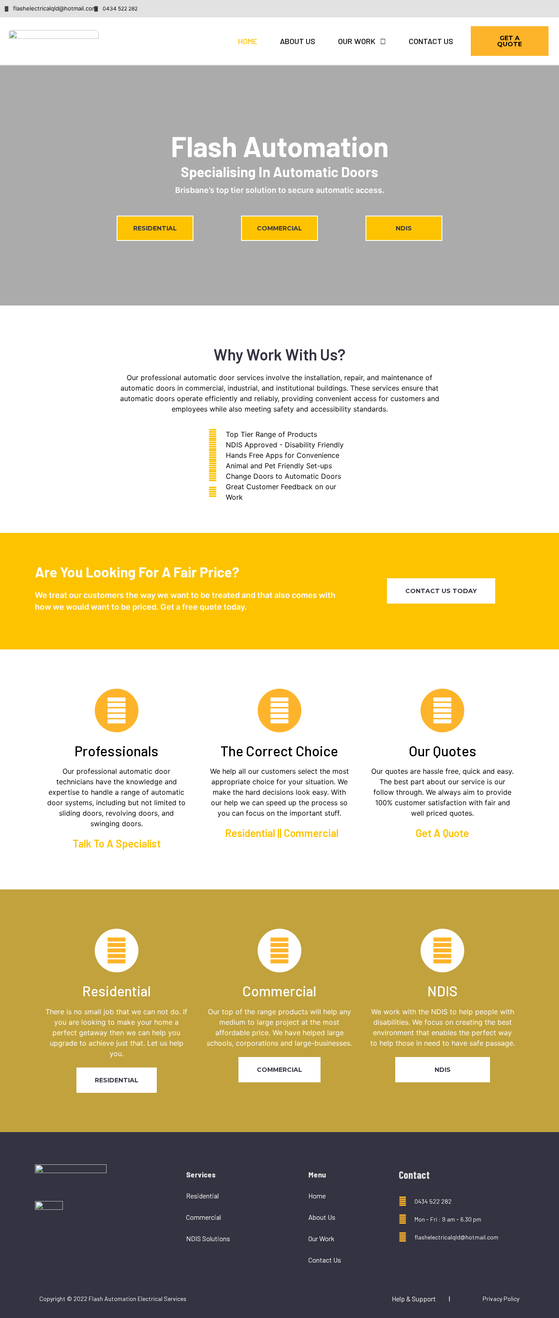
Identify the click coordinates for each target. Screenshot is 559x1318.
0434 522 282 (120, 8)
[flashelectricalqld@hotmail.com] (403, 1237)
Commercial (203, 1217)
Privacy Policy (501, 1298)
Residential (202, 1195)
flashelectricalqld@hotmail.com (456, 1237)
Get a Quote (442, 833)
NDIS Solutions (208, 1238)
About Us (297, 41)
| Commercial (309, 833)
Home (247, 41)
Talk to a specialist (116, 843)
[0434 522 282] (96, 9)
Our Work (357, 41)
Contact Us (431, 41)
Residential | (252, 833)
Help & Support (414, 1298)
